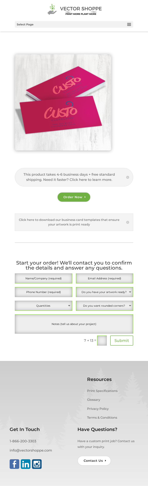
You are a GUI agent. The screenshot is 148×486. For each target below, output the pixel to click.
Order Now (72, 197)
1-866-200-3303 (23, 441)
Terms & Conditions (102, 417)
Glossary (93, 400)
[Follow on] (14, 464)
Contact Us (93, 461)
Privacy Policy (98, 409)
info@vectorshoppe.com (31, 450)
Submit (121, 340)
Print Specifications (102, 391)
